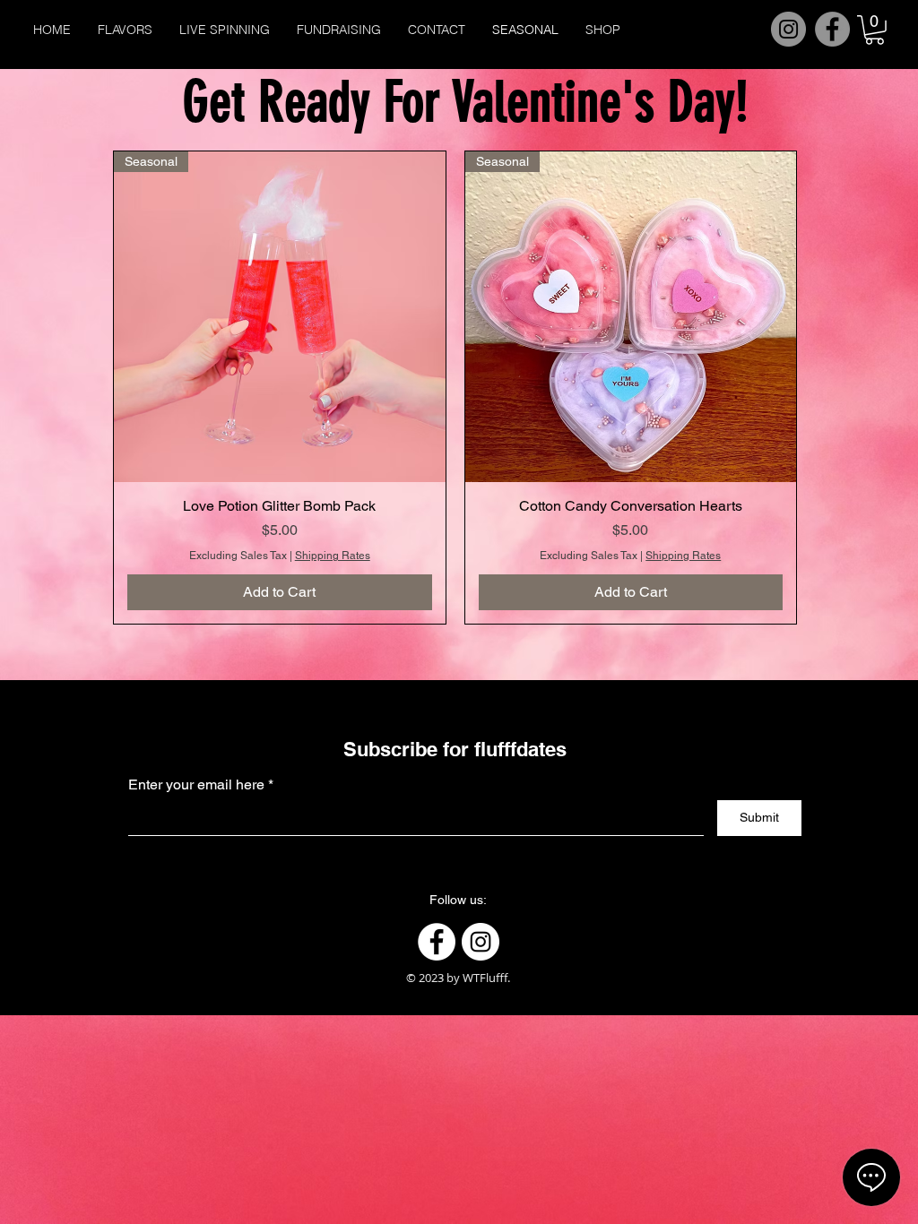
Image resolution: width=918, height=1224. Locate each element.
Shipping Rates (332, 555)
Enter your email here (196, 785)
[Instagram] (788, 29)
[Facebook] (832, 29)
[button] (874, 30)
